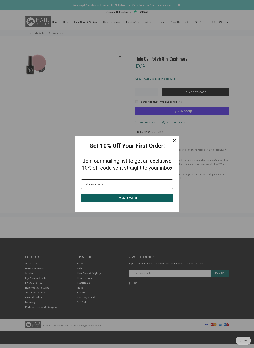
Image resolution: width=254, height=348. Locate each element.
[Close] (175, 140)
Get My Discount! (127, 198)
